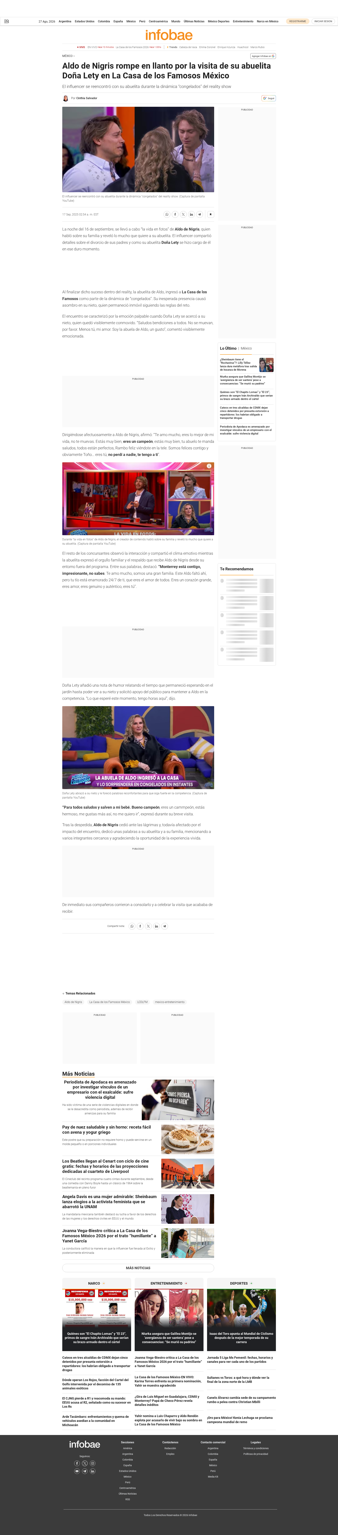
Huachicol (242, 47)
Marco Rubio (258, 47)
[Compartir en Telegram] (199, 214)
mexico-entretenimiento (170, 1002)
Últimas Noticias (194, 21)
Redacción (170, 1448)
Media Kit (213, 1476)
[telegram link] (85, 1471)
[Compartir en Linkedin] (191, 214)
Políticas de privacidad (255, 1454)
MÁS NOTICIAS (138, 1268)
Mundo (175, 21)
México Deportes (218, 21)
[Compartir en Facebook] (175, 214)
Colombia (104, 21)
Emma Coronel (207, 47)
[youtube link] (77, 1471)
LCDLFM (142, 1002)
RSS (127, 1499)
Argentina (65, 21)
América (127, 1448)
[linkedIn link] (92, 1471)
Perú (142, 21)
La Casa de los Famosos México (109, 1002)
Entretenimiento (243, 21)
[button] (6, 21)
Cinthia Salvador (86, 98)
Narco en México (267, 21)
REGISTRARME (297, 21)
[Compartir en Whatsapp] (167, 214)
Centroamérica (158, 21)
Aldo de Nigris (73, 1002)
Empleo (170, 1454)
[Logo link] (169, 35)
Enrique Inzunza (226, 47)
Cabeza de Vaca (188, 47)
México (131, 21)
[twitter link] (85, 1463)
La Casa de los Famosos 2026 (138, 47)
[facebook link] (77, 1463)
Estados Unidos (84, 21)
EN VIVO (101, 47)
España (118, 21)
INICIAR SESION (323, 21)
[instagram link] (92, 1463)
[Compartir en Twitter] (183, 214)
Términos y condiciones (256, 1448)
